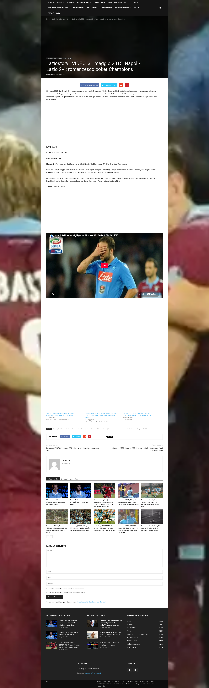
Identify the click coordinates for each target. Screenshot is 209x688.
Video (69, 58)
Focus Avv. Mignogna (117, 3)
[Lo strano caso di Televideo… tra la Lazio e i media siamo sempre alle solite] (92, 645)
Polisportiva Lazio (81, 8)
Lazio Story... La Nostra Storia (54, 58)
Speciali (137, 8)
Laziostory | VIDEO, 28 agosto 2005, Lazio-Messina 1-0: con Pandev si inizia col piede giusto (128, 502)
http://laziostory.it (66, 463)
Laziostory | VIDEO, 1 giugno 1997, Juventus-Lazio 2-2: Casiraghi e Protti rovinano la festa (137, 449)
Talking (132, 3)
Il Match (70, 3)
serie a (120, 429)
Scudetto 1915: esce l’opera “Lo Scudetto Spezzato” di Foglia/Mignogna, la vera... (110, 623)
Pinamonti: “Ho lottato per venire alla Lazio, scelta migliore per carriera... (68, 623)
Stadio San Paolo (130, 429)
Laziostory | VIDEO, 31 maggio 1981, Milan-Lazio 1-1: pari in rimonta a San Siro (72, 449)
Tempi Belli (99, 3)
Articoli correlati (53, 479)
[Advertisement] (104, 124)
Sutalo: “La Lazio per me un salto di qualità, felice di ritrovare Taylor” (80, 502)
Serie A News (132, 641)
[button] (160, 7)
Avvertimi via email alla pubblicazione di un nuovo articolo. (67, 592)
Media (94, 8)
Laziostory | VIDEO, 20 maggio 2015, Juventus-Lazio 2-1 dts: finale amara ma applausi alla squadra (101, 415)
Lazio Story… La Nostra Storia (115, 8)
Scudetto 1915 (83, 3)
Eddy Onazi (81, 429)
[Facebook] (129, 670)
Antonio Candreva (70, 429)
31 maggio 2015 (57, 429)
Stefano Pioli (153, 429)
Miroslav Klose (101, 429)
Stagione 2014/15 (142, 429)
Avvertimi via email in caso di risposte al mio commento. (66, 589)
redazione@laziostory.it (93, 673)
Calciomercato (132, 637)
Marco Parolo (91, 429)
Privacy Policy (54, 13)
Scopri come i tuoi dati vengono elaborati (91, 602)
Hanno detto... (132, 647)
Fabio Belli (51, 74)
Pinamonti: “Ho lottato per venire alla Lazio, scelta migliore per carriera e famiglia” (56, 502)
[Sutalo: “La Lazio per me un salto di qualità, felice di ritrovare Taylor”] (80, 490)
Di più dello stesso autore (69, 479)
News (59, 3)
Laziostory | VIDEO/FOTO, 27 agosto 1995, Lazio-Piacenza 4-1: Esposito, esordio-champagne (104, 528)
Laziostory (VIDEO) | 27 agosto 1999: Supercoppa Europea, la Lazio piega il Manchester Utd (80, 528)
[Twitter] (135, 670)
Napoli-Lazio (112, 429)
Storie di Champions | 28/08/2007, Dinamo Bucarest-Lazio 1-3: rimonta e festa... (70, 645)
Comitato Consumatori (58, 8)
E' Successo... (132, 628)
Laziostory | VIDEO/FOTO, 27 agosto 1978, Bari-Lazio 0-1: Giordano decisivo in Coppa (150, 528)
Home (50, 3)
